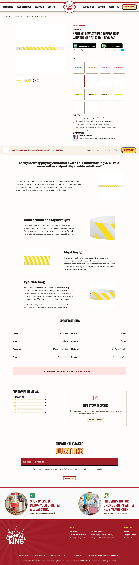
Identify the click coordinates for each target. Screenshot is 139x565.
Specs (98, 150)
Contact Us (128, 538)
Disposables (18, 16)
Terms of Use (23, 555)
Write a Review (96, 420)
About (126, 531)
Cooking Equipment (98, 531)
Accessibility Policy (58, 555)
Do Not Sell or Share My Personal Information (104, 555)
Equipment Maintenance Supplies (103, 538)
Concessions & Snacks (78, 534)
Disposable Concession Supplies (36, 16)
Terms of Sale (76, 555)
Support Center (130, 534)
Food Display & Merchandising (102, 534)
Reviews (108, 150)
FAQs (116, 150)
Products (9, 16)
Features (89, 150)
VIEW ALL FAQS (69, 478)
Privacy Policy (40, 555)
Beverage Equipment (77, 538)
